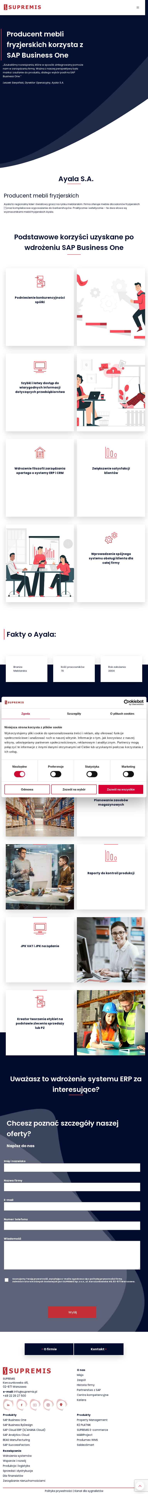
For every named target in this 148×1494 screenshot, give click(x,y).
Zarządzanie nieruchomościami (24, 1481)
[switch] (55, 774)
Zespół (81, 1380)
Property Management (92, 1420)
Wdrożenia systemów (17, 1456)
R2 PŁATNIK (84, 1425)
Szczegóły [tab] (74, 713)
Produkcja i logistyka (16, 1466)
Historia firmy (86, 1385)
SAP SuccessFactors (16, 1445)
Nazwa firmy (13, 1180)
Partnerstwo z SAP (89, 1390)
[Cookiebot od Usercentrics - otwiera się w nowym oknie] (127, 702)
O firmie (49, 1349)
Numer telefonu (16, 1219)
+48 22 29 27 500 (14, 1396)
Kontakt (99, 1349)
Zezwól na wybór (74, 789)
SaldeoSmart (85, 1445)
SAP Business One (14, 1420)
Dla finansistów (13, 1476)
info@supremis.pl (25, 1392)
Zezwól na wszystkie (121, 789)
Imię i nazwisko (15, 1161)
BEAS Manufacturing (16, 1440)
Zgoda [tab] (25, 713)
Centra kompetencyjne (92, 1395)
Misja (80, 1375)
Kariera (81, 1400)
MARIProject (84, 1435)
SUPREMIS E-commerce (92, 1430)
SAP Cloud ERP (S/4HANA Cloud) (24, 1430)
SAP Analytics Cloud (16, 1435)
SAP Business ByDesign (18, 1425)
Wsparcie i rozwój (14, 1461)
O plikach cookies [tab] (122, 713)
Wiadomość (12, 1239)
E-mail (8, 1200)
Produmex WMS (87, 1440)
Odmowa (27, 789)
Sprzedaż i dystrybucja (18, 1471)
